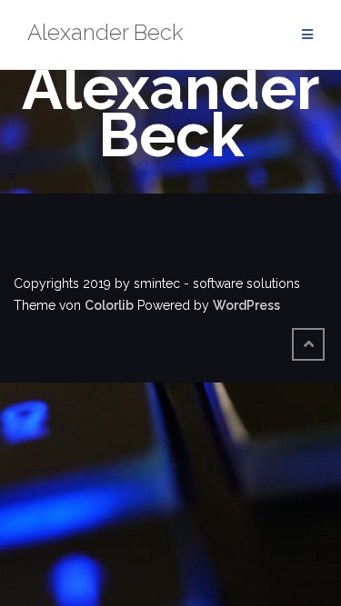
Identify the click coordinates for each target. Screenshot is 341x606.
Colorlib (109, 305)
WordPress (246, 305)
